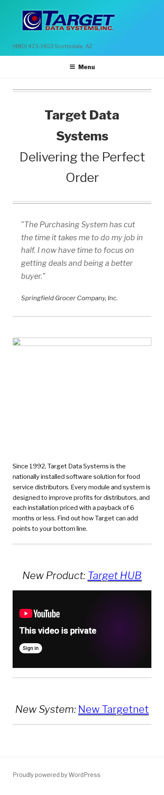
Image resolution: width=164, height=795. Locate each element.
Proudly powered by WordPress (57, 774)
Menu (86, 66)
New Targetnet (113, 709)
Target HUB (114, 575)
